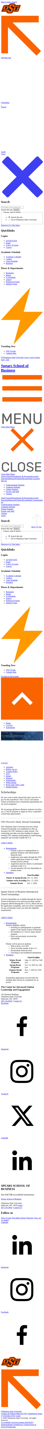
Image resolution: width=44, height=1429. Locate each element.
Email (8, 243)
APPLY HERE (7, 843)
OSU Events (11, 351)
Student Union (11, 284)
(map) (20, 1205)
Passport (9, 778)
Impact (8, 776)
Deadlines (10, 873)
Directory (4, 225)
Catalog (9, 259)
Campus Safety (24, 1422)
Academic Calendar (13, 257)
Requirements (11, 848)
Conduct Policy (12, 771)
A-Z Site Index (14, 225)
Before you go (11, 769)
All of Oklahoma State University (23, 220)
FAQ (8, 774)
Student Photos (11, 787)
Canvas (9, 247)
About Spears (6, 476)
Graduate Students (13, 487)
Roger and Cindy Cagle (15, 785)
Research (12, 479)
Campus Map (11, 353)
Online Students (12, 489)
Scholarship (10, 728)
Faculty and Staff (12, 492)
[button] (22, 105)
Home (8, 723)
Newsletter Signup (19, 1218)
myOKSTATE (11, 241)
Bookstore (10, 273)
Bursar (8, 275)
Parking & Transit (13, 282)
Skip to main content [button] (9, 2)
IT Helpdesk (11, 277)
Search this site (6, 210)
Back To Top (36, 527)
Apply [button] (3, 516)
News (3, 1218)
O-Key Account (12, 245)
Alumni (9, 494)
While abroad (11, 783)
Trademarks (11, 1427)
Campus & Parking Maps (11, 1414)
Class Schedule (12, 261)
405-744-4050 (6, 1001)
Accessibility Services (9, 1422)
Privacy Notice (23, 1425)
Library (9, 280)
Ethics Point (13, 1425)
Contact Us (17, 1001)
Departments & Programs (21, 476)
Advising (9, 767)
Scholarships (11, 780)
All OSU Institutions (28, 1414)
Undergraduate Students (15, 485)
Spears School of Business (11, 1199)
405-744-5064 (6, 1208)
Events (8, 1218)
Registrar (9, 263)
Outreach (19, 479)
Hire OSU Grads (13, 1416)
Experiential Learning (31, 479)
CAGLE (9, 725)
